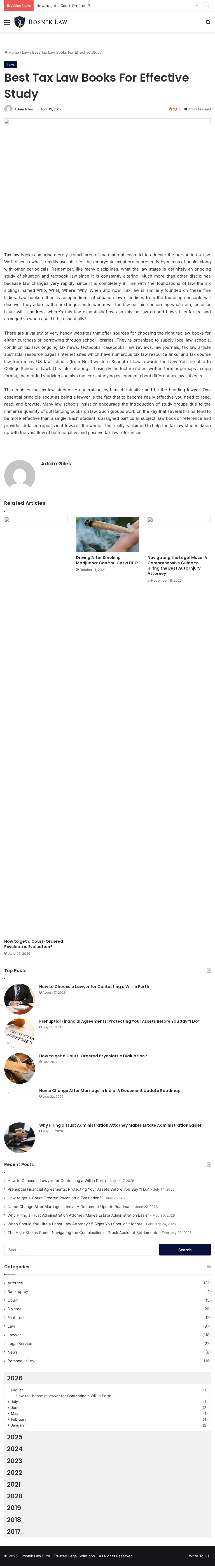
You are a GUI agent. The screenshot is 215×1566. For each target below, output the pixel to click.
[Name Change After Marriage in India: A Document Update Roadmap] (19, 1103)
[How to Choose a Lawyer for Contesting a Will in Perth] (19, 999)
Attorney (15, 1283)
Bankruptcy (18, 1291)
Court (13, 1300)
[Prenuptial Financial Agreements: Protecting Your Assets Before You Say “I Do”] (19, 1033)
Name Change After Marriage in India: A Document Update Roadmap (110, 1090)
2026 (15, 1378)
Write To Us (199, 1556)
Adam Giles (23, 109)
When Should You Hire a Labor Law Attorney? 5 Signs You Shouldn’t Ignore (75, 1224)
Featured (16, 1317)
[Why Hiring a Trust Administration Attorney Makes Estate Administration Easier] (19, 1137)
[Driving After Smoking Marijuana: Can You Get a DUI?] (107, 534)
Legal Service (20, 1343)
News (13, 1352)
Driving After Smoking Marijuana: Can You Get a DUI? (107, 560)
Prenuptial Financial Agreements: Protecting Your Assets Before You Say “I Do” (119, 1021)
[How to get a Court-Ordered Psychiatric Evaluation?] (35, 726)
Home (13, 52)
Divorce (15, 1309)
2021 (14, 1484)
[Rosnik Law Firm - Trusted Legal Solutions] (40, 22)
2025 (15, 1437)
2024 (15, 1448)
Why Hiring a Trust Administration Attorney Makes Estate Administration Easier (120, 1125)
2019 (14, 1507)
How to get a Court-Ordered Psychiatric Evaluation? (81, 5)
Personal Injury (21, 1361)
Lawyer (14, 1335)
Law (25, 52)
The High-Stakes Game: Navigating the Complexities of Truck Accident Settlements (83, 1232)
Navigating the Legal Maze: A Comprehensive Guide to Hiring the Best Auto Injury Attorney (177, 565)
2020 (15, 1496)
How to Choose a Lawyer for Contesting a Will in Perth (94, 986)
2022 (14, 1472)
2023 (14, 1460)
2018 (14, 1519)
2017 (14, 1531)
